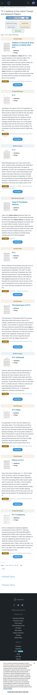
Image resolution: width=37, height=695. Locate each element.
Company (18, 646)
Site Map (18, 656)
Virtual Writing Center (18, 625)
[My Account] (34, 3)
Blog (18, 654)
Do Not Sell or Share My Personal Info (17, 692)
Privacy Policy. (8, 688)
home (2, 7)
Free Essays (18, 623)
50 (21, 565)
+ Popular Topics (8, 585)
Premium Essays (18, 621)
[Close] (34, 663)
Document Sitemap (18, 618)
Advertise (18, 649)
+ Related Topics (8, 576)
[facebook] (14, 606)
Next (3, 568)
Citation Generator (18, 633)
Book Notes (18, 630)
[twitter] (19, 606)
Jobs (15, 651)
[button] (2, 2)
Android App (18, 637)
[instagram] (23, 606)
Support (18, 659)
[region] (18, 678)
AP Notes (18, 628)
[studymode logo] (14, 3)
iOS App (18, 635)
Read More (17, 85)
